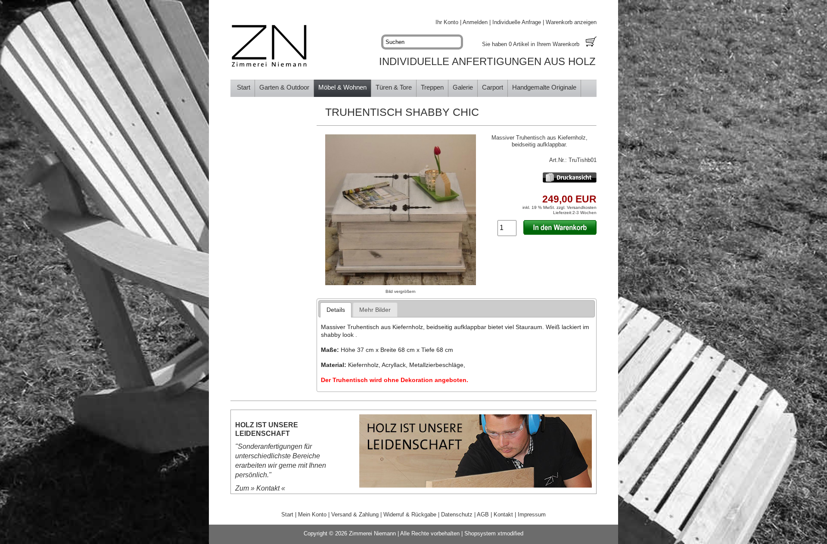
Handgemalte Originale (544, 87)
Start (243, 87)
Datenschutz (457, 514)
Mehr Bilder (375, 309)
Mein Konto (312, 514)
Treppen (432, 87)
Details (335, 309)
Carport (492, 87)
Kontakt (268, 488)
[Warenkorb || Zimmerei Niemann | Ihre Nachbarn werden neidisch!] (591, 42)
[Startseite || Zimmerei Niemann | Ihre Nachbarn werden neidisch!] (269, 46)
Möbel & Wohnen (342, 87)
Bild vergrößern (401, 291)
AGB (483, 514)
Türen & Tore (394, 87)
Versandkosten (582, 207)
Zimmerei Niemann (372, 533)
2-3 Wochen (584, 212)
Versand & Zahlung (355, 514)
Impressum (532, 514)
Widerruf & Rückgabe (409, 514)
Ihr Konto (446, 22)
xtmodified (510, 533)
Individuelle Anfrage (516, 22)
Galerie (463, 87)
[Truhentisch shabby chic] (400, 283)
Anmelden (475, 22)
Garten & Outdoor (284, 87)
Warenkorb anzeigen (571, 22)
